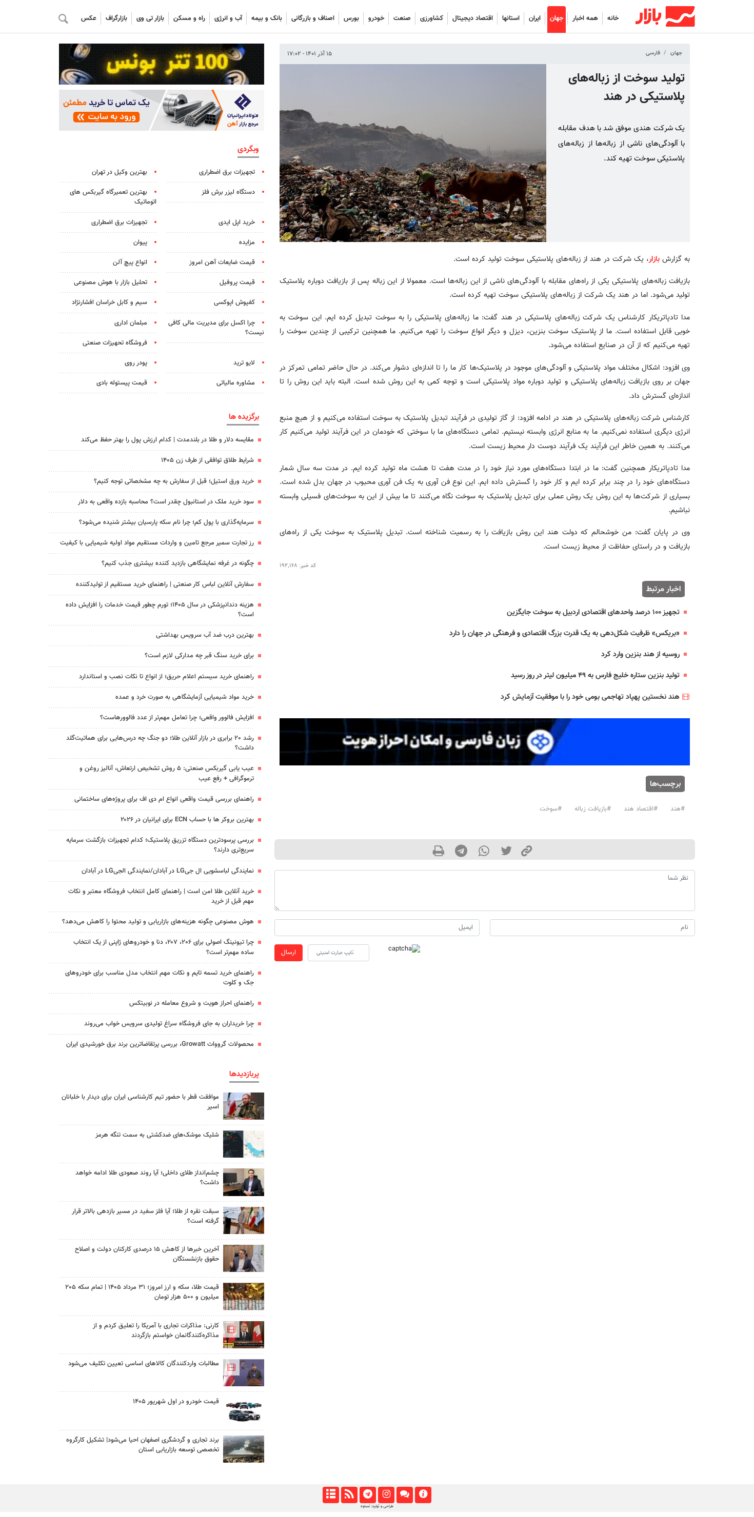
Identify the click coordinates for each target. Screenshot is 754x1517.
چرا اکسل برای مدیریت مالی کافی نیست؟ (216, 328)
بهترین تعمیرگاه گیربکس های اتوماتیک (113, 197)
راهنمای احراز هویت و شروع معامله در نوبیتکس (191, 1003)
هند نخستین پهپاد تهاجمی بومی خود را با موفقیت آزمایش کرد (590, 697)
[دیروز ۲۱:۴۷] (243, 1334)
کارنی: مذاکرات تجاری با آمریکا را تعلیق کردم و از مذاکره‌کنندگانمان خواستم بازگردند (156, 1331)
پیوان (140, 242)
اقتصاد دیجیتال (472, 18)
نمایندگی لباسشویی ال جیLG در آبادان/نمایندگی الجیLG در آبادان (168, 871)
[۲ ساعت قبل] (243, 1410)
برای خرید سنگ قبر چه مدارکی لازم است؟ (199, 656)
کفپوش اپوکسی (234, 302)
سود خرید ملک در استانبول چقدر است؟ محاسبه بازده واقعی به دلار (166, 502)
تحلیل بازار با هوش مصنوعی (110, 282)
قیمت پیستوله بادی (121, 383)
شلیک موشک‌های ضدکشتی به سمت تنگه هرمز (157, 1135)
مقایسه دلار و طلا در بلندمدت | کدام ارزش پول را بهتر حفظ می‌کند (167, 440)
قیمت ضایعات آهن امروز (222, 262)
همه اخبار (585, 18)
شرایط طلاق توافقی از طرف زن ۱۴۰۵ (207, 460)
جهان (556, 18)
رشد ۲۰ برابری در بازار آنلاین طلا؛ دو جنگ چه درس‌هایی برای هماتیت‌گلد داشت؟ (160, 743)
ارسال (288, 952)
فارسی (653, 53)
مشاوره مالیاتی (235, 383)
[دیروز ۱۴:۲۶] (243, 1106)
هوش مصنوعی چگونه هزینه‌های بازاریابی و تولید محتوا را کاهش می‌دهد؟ (158, 922)
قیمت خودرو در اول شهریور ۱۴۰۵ (176, 1402)
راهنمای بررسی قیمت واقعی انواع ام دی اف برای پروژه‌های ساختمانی (164, 799)
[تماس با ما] (404, 1495)
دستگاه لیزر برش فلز (228, 192)
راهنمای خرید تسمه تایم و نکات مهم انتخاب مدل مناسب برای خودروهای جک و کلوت (159, 978)
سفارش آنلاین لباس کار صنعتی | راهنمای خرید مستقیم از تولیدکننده (165, 584)
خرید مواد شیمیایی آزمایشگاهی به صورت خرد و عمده (184, 697)
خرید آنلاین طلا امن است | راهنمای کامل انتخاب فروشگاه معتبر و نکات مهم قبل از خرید (161, 896)
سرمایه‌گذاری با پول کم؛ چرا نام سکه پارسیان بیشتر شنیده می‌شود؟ (166, 522)
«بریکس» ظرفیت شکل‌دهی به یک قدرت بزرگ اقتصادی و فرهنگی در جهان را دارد (564, 633)
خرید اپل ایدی (237, 222)
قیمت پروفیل (237, 282)
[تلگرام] (367, 1495)
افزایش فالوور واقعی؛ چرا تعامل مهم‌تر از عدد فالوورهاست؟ (177, 718)
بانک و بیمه (266, 18)
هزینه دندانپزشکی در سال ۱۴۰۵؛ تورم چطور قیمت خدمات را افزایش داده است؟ (160, 610)
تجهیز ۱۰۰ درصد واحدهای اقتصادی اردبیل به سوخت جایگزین (593, 612)
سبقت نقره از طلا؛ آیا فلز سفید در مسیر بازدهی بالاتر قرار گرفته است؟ (145, 1216)
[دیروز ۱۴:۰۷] (243, 1296)
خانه (613, 18)
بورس (351, 18)
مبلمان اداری (130, 323)
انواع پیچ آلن (130, 262)
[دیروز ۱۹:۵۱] (243, 1258)
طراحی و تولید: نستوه (377, 1506)
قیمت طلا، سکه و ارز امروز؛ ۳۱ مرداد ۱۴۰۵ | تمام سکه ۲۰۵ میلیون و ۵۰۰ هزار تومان (142, 1292)
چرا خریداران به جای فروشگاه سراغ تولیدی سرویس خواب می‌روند (169, 1024)
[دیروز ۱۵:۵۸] (243, 1449)
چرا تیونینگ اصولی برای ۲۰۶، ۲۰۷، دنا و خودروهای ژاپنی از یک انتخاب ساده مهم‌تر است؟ (163, 947)
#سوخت (551, 809)
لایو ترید (244, 363)
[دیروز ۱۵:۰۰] (243, 1220)
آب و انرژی (228, 18)
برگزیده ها (244, 417)
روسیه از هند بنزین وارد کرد (640, 654)
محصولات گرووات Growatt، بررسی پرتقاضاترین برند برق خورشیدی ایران (160, 1044)
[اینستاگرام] (386, 1495)
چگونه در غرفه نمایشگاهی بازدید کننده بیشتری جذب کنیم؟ (178, 563)
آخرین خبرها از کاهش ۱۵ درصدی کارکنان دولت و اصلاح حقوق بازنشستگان (147, 1254)
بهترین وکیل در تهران (119, 172)
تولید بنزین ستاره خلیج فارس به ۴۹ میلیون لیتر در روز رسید (595, 675)
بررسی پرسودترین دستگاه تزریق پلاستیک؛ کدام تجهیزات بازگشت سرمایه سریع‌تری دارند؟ (160, 845)
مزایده (247, 242)
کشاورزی (431, 18)
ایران (535, 18)
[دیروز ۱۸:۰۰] (243, 1182)
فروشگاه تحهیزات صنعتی (115, 343)
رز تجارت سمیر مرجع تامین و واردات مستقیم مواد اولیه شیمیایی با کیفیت (157, 543)
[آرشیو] (330, 1495)
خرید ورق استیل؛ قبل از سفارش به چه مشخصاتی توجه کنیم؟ (174, 481)
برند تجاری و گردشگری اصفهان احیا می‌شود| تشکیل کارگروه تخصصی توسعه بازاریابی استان (142, 1445)
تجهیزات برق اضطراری (227, 172)
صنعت (402, 18)
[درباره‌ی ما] (422, 1495)
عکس (88, 18)
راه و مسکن (189, 18)
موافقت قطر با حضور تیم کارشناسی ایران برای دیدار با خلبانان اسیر (140, 1102)
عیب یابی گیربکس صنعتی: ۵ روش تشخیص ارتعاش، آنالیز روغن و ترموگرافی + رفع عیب (167, 773)
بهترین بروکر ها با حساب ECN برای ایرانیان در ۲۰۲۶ (187, 820)
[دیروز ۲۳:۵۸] (243, 1144)
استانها (511, 18)
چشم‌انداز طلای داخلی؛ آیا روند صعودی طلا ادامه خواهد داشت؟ (147, 1178)
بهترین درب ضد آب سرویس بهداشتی (205, 635)
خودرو (376, 18)
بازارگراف (116, 18)
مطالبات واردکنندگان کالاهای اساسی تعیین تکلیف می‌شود (143, 1364)
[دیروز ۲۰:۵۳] (243, 1372)
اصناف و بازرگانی (312, 18)
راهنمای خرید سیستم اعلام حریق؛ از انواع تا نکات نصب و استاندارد (166, 677)
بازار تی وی (150, 18)
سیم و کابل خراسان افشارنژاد (109, 302)
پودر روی (136, 363)
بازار (654, 259)
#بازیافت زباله (592, 809)
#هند (677, 809)
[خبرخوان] (349, 1495)
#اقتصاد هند (641, 809)
